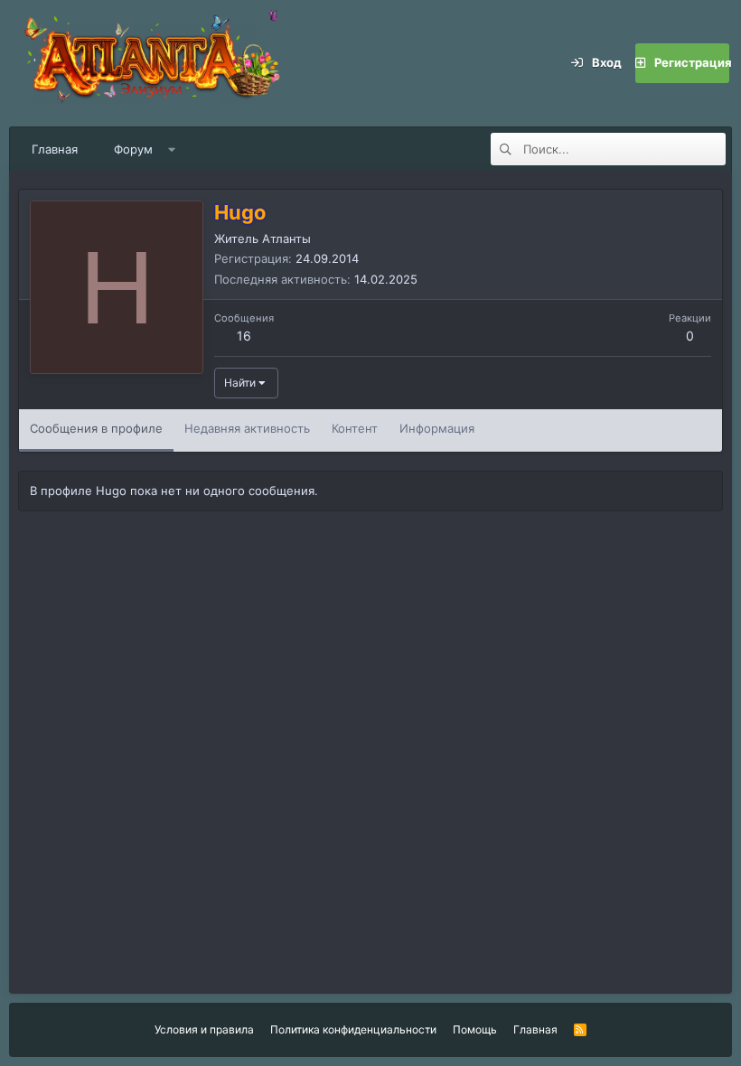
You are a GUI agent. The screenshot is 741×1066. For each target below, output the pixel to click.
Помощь (475, 1029)
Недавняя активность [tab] (247, 428)
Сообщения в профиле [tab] (96, 428)
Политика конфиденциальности (353, 1029)
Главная (55, 149)
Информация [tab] (436, 428)
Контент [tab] (355, 428)
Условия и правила (204, 1029)
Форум (133, 149)
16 (244, 335)
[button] (172, 149)
